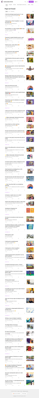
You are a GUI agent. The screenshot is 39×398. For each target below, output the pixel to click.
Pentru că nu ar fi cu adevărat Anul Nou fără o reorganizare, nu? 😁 (15, 187)
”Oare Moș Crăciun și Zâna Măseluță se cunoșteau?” (13, 319)
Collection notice (25, 391)
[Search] (25, 2)
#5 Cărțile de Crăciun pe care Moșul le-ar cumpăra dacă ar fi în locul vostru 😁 (14, 339)
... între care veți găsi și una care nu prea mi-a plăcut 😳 (14, 68)
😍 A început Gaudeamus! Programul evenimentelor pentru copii (13, 365)
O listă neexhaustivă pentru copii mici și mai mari (13, 341)
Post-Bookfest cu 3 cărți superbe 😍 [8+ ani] (14, 28)
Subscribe (31, 1)
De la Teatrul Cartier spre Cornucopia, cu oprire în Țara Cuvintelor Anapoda (14, 163)
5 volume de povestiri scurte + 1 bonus (13, 264)
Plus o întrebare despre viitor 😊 (10, 310)
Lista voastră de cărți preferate (12, 51)
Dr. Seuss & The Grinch (10, 331)
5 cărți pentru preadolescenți (11, 241)
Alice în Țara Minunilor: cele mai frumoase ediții (14, 148)
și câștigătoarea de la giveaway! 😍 (10, 52)
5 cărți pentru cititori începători (12, 248)
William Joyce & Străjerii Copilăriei (13, 318)
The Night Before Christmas (11, 324)
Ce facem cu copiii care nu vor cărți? (13, 195)
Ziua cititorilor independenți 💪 (10, 242)
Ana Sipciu (10, 16)
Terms (21, 391)
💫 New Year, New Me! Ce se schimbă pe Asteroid (14, 185)
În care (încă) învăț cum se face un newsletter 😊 (13, 383)
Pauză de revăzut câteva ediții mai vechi (11, 94)
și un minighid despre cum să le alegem (11, 249)
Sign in (36, 1)
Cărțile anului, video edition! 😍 (12, 44)
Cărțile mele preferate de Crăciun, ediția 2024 (15, 201)
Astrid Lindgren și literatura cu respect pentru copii (14, 357)
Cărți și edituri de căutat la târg (10, 209)
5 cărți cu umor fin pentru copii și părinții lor (12, 171)
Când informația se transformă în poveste (12, 86)
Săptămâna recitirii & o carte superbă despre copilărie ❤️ (15, 93)
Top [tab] (9, 11)
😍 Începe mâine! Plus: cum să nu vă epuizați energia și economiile (14, 39)
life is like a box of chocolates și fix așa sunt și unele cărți (14, 265)
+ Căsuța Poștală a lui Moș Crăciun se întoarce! (12, 349)
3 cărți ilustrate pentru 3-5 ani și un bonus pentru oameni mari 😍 (14, 103)
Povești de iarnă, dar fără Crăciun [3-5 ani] (14, 176)
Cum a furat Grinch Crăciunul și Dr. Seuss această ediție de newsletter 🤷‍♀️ (14, 333)
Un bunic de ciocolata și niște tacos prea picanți (14, 218)
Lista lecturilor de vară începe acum (11, 23)
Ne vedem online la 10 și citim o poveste (11, 118)
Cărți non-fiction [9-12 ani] (11, 85)
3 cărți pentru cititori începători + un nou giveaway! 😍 (14, 21)
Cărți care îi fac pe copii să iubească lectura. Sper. (15, 299)
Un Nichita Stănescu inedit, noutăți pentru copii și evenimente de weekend (14, 225)
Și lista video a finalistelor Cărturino (11, 291)
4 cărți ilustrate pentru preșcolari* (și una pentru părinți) (14, 255)
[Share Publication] (27, 2)
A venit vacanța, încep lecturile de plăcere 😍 (12, 15)
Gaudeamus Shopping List (11, 208)
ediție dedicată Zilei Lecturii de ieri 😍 (11, 125)
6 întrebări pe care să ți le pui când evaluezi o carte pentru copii (15, 289)
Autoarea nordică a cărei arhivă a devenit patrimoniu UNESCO (13, 359)
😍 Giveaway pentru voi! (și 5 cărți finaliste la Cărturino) (15, 66)
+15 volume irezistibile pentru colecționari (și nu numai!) (14, 149)
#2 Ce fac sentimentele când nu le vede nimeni (14, 373)
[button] (6, 4)
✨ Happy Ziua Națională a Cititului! (11, 301)
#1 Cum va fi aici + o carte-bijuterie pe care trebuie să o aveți (14, 381)
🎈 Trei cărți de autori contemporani (11, 219)
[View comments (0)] (12, 32)
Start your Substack (17, 393)
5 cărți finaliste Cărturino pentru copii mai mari (14, 59)
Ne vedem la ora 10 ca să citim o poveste (11, 156)
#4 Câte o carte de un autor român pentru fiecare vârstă (14, 347)
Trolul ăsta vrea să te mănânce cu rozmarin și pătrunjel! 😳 (15, 100)
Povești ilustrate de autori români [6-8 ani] (14, 130)
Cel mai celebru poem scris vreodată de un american (13, 326)
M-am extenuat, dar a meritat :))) (10, 78)
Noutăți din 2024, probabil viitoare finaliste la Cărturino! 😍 (14, 132)
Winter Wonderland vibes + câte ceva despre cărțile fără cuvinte (14, 179)
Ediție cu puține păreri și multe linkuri (11, 227)
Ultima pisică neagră (10, 279)
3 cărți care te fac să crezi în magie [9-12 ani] (15, 110)
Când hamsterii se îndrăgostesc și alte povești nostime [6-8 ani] (13, 169)
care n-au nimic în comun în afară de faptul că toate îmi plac (15, 257)
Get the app (24, 393)
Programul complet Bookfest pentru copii (14, 37)
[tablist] (10, 11)
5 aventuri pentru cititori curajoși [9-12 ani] (15, 161)
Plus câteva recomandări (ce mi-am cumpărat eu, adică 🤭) (14, 367)
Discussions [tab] (12, 11)
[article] (19, 16)
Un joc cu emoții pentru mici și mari (11, 375)
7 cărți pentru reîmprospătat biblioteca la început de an (14, 309)
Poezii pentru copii (9, 234)
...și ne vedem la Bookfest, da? (10, 46)
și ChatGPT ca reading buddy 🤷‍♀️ (10, 29)
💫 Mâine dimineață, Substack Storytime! (14, 117)
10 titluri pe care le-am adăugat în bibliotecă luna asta (14, 202)
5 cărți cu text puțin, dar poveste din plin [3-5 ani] (15, 138)
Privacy (18, 391)
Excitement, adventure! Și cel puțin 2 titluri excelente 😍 (14, 60)
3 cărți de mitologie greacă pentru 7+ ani (14, 14)
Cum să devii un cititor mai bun (12, 124)
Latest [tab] (7, 11)
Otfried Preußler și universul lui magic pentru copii (14, 272)
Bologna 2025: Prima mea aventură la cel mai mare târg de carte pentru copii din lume (15, 76)
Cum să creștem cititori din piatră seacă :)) (12, 196)
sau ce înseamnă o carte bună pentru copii (12, 281)
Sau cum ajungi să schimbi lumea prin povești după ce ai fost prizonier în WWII (15, 274)
